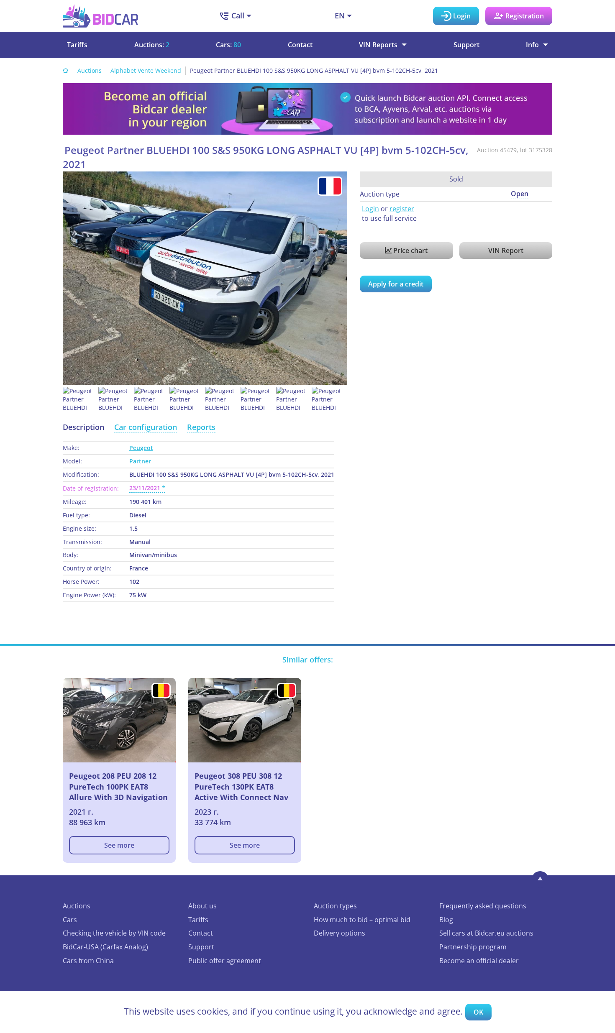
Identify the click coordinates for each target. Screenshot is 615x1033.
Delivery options (339, 933)
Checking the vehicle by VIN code (114, 933)
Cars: (228, 44)
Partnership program (473, 946)
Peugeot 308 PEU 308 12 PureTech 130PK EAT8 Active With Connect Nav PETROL (241, 787)
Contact (300, 44)
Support (466, 44)
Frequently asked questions (482, 905)
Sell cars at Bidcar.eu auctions (486, 933)
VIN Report (505, 250)
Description (83, 427)
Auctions (89, 70)
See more (119, 845)
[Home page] (66, 70)
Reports (201, 427)
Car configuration (145, 427)
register (402, 208)
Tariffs (77, 44)
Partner (140, 461)
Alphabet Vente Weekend (145, 70)
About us (202, 905)
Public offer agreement (224, 960)
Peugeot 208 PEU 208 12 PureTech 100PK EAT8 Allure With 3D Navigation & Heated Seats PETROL (118, 787)
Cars (70, 919)
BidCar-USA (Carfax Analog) (105, 946)
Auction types (335, 905)
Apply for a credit (395, 284)
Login (370, 208)
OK (478, 1012)
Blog (446, 919)
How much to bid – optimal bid (362, 919)
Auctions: (151, 44)
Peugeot (141, 448)
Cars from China (88, 960)
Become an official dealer (479, 960)
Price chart (410, 250)
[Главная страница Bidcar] (100, 16)
